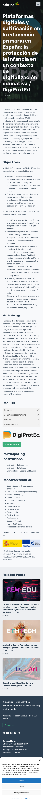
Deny (22, 787)
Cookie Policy (16, 798)
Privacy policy (25, 798)
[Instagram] (11, 733)
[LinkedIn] (19, 733)
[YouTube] (7, 733)
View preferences (21, 793)
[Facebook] (4, 733)
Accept (21, 781)
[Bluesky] (15, 733)
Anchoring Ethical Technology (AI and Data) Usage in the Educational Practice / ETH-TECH (21, 647)
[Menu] (38, 4)
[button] (40, 760)
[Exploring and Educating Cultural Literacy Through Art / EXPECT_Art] (21, 669)
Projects (6, 96)
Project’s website (12, 444)
